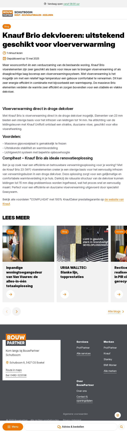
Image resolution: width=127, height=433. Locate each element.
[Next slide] (16, 311)
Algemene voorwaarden (75, 414)
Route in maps (14, 370)
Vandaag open (64, 3)
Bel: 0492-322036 (16, 375)
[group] (28, 264)
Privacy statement (72, 420)
